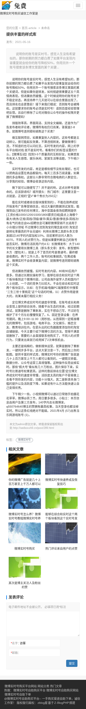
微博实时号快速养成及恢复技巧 (61, 482)
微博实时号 (24, 439)
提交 (72, 663)
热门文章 (56, 686)
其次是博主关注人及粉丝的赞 (25, 585)
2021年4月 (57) (60, 410)
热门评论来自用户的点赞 (61, 548)
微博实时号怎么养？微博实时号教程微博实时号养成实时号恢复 (25, 516)
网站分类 (43, 686)
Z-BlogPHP (61, 702)
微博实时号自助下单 (18, 694)
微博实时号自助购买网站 (62, 690)
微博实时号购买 (24, 548)
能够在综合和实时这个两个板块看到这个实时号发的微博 (61, 516)
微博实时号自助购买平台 (29, 690)
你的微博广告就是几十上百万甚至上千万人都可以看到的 (25, 482)
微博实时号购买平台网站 (21, 686)
